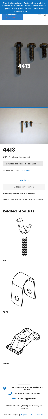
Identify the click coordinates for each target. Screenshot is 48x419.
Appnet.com (26, 414)
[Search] (44, 15)
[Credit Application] (15, 399)
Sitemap (40, 414)
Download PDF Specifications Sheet (23, 164)
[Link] (12, 15)
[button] (44, 111)
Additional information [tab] (24, 187)
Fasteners (26, 170)
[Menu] (39, 15)
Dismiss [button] (31, 11)
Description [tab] (24, 180)
